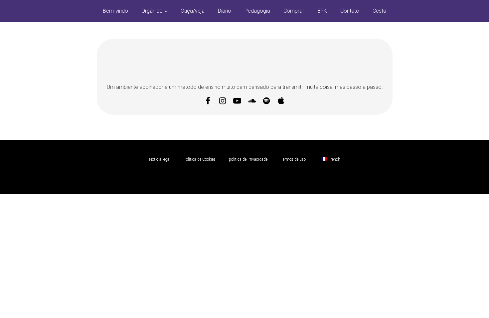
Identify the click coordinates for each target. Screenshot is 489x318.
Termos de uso (293, 159)
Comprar (293, 11)
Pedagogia (257, 11)
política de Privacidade (248, 159)
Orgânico (152, 11)
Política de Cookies (200, 159)
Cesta (379, 11)
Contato (349, 11)
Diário (224, 11)
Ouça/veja (193, 11)
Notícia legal (159, 159)
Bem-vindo (115, 11)
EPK (322, 11)
